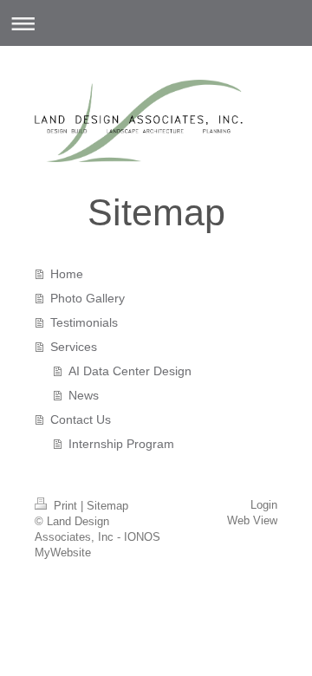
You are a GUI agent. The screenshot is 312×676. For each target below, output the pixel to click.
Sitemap (107, 505)
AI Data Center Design (130, 371)
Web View (252, 520)
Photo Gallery (87, 298)
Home (66, 274)
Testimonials (84, 322)
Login (263, 504)
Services (73, 347)
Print (65, 505)
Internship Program (121, 444)
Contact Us (80, 419)
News (83, 395)
